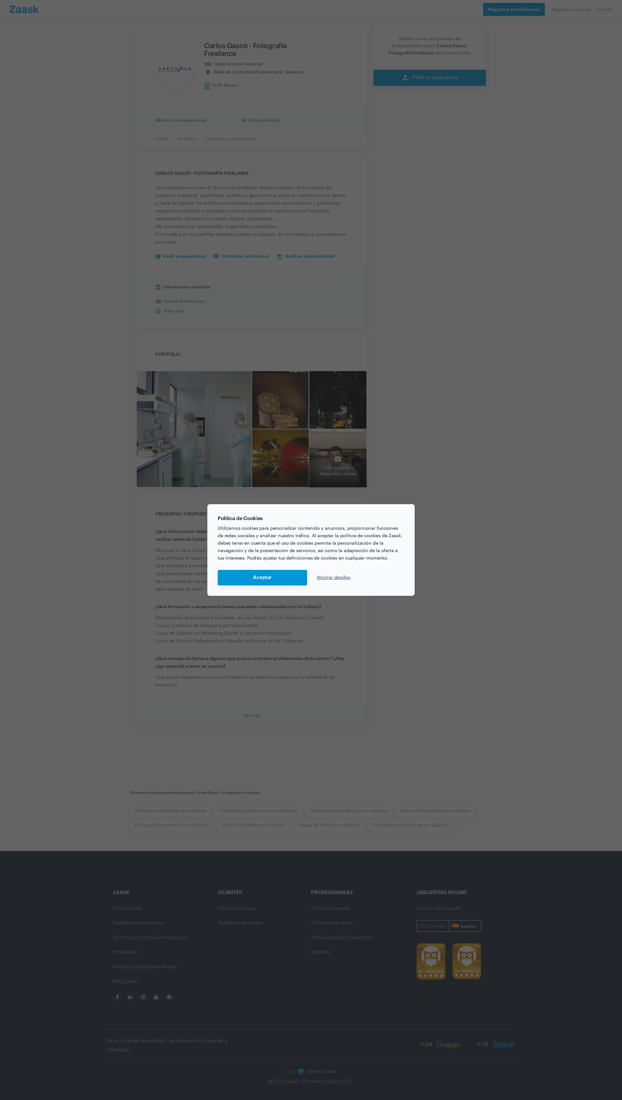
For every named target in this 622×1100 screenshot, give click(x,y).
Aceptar (262, 577)
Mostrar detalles (334, 577)
